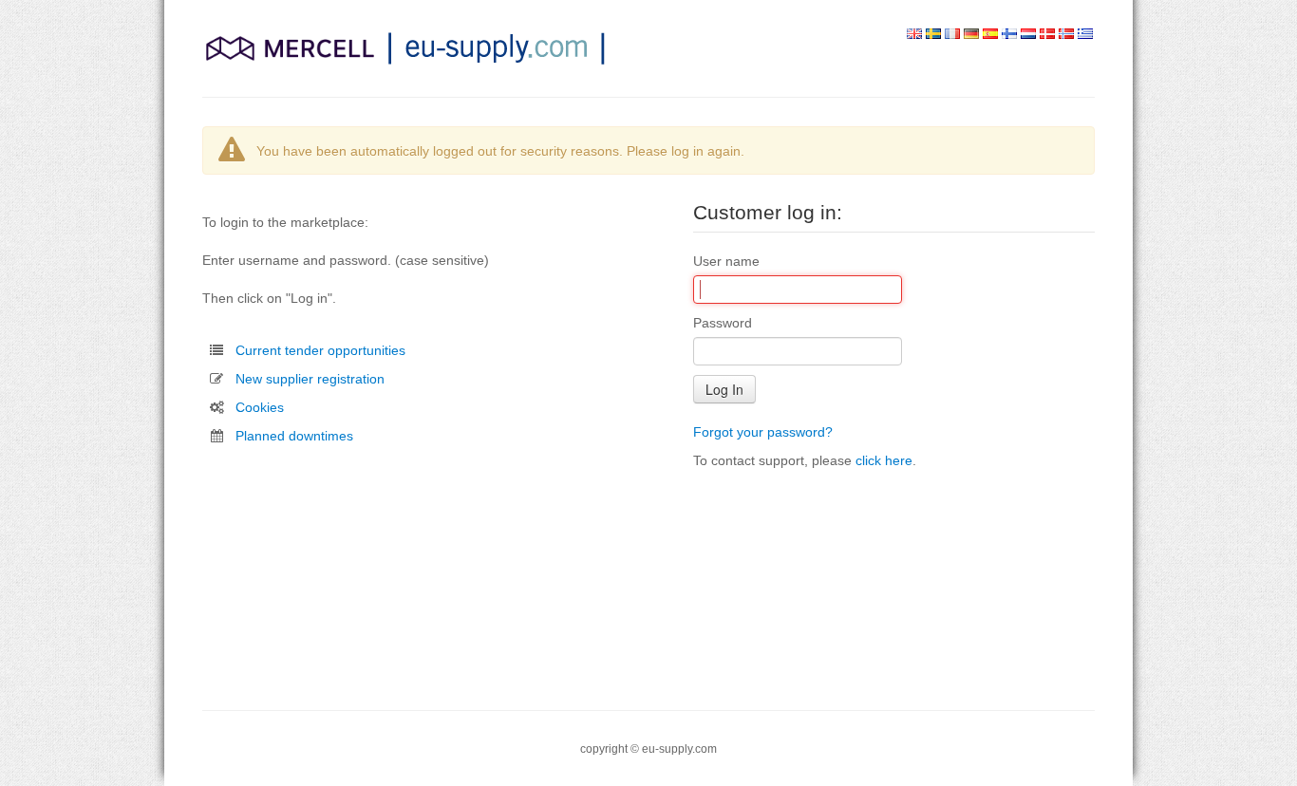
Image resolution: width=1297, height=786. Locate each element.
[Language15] (1085, 34)
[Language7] (1028, 34)
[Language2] (933, 34)
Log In (724, 389)
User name (726, 261)
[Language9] (1047, 34)
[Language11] (1066, 34)
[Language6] (1009, 34)
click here (883, 460)
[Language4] (971, 34)
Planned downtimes (294, 435)
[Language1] (914, 34)
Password (722, 322)
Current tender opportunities (320, 350)
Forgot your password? (763, 432)
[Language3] (952, 34)
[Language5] (990, 34)
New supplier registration (310, 378)
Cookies (259, 407)
